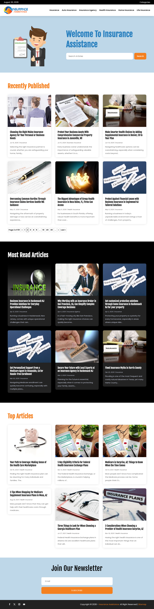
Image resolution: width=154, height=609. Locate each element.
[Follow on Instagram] (19, 604)
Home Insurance (126, 10)
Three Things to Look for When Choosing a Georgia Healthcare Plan (77, 527)
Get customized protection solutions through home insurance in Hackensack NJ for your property (123, 304)
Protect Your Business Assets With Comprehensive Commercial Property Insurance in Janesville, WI (75, 135)
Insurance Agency (88, 10)
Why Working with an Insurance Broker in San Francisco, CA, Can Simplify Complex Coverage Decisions (77, 304)
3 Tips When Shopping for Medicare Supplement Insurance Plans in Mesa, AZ (28, 494)
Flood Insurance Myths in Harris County (123, 367)
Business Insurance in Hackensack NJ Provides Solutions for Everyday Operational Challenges (27, 304)
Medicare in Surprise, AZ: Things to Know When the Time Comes (124, 464)
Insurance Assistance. (109, 604)
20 (47, 230)
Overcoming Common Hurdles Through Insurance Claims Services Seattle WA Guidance (28, 202)
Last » (63, 230)
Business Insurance (74, 143)
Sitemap (142, 604)
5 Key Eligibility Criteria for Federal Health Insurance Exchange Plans (74, 464)
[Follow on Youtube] (24, 604)
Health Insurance (107, 10)
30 (51, 230)
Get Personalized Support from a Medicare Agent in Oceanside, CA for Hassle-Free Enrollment (26, 371)
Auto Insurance (69, 10)
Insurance (54, 10)
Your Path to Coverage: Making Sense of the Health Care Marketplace (28, 464)
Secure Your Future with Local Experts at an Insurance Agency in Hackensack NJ (76, 369)
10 (43, 230)
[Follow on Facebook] (10, 604)
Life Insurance (143, 10)
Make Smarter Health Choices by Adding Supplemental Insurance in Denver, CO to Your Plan (123, 135)
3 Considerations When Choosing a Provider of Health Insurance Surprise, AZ (124, 527)
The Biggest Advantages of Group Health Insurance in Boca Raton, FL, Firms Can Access (76, 202)
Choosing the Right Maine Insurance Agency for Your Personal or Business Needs (27, 135)
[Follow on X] (14, 604)
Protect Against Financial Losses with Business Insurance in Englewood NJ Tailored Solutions (122, 202)
